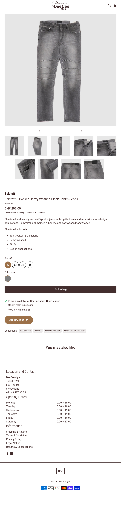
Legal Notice (13, 443)
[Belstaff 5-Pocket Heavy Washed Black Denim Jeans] (60, 70)
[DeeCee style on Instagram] (11, 454)
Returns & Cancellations (19, 446)
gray (8, 278)
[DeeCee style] (60, 5)
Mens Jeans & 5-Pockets (74, 331)
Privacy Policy (14, 439)
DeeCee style (64, 481)
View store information (19, 309)
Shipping (20, 212)
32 (7, 264)
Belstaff (10, 193)
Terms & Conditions (17, 435)
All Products (25, 331)
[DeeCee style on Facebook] (7, 454)
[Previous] (40, 131)
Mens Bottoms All (52, 331)
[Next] (80, 131)
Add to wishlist (16, 320)
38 (30, 264)
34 (22, 264)
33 (15, 264)
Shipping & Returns (16, 431)
